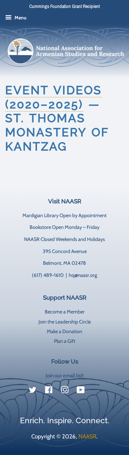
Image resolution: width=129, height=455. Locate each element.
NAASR (87, 436)
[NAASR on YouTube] (81, 391)
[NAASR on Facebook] (49, 391)
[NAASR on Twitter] (32, 391)
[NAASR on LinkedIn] (96, 391)
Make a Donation (64, 331)
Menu (19, 17)
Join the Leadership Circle (65, 322)
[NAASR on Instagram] (64, 391)
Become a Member (65, 312)
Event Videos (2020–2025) (53, 97)
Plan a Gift (64, 341)
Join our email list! (65, 375)
